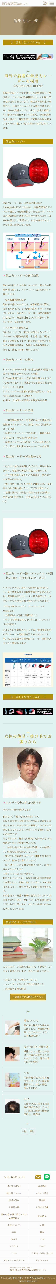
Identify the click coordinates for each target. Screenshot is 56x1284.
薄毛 (32, 1131)
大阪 (24, 1131)
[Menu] (51, 3)
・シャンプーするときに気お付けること (23, 984)
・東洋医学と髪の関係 (14, 988)
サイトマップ (42, 1260)
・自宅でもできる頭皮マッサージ (20, 979)
